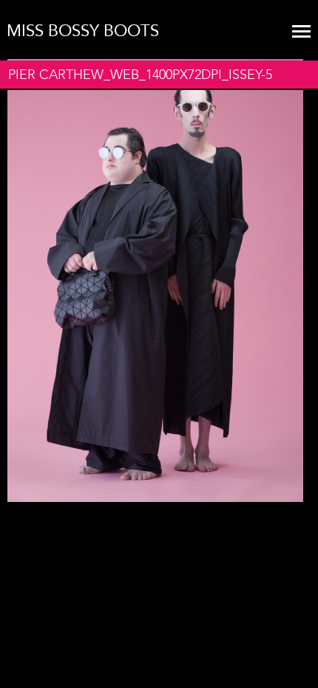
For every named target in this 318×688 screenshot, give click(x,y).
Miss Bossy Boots (83, 31)
